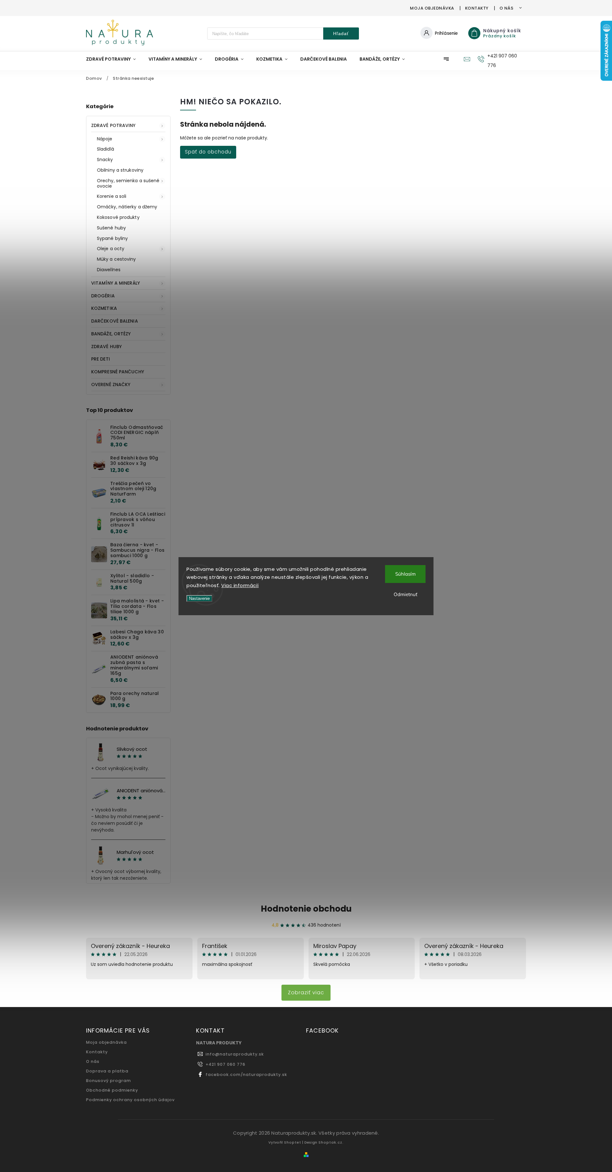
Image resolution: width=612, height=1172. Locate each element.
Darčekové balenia (114, 321)
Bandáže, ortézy (111, 334)
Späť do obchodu (208, 151)
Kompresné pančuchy (117, 372)
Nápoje (105, 139)
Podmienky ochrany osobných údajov (130, 1099)
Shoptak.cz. (331, 1142)
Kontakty (477, 8)
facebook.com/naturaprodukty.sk (246, 1074)
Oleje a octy (110, 248)
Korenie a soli (111, 196)
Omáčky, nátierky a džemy (127, 207)
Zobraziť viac (306, 992)
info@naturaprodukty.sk (235, 1054)
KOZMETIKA (104, 308)
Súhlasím (405, 574)
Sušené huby (111, 228)
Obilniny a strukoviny (120, 170)
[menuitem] (114, 59)
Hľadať (341, 33)
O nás (506, 8)
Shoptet (292, 1142)
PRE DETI (100, 359)
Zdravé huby (106, 346)
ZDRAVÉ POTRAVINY (113, 125)
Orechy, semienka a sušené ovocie (128, 183)
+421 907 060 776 (225, 1064)
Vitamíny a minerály (115, 283)
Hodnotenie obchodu (306, 908)
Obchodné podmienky (112, 1090)
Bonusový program (108, 1080)
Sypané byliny (112, 238)
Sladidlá (105, 149)
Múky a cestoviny (116, 259)
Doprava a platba (107, 1071)
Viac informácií (240, 585)
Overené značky (110, 384)
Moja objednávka (432, 8)
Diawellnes (108, 269)
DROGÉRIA (103, 296)
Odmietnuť (405, 594)
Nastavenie (199, 598)
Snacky (105, 159)
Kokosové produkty (118, 217)
